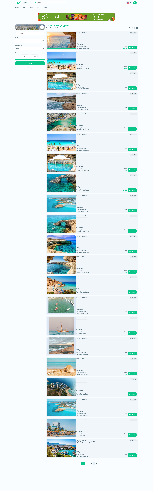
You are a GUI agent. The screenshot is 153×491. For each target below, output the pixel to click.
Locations (18, 45)
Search (31, 63)
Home (17, 7)
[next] (100, 463)
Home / (48, 28)
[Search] (35, 3)
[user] (135, 2)
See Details (132, 47)
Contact (44, 7)
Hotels (31, 7)
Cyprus (19, 27)
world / (55, 28)
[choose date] (43, 41)
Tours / (51, 28)
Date (17, 37)
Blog (37, 7)
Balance (18, 53)
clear (31, 68)
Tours (23, 7)
